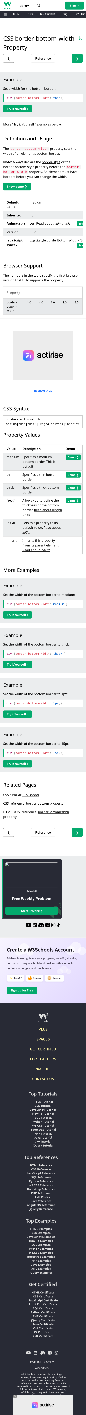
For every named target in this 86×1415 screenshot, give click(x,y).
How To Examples (41, 1241)
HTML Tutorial (43, 1102)
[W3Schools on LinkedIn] (34, 925)
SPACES (43, 1039)
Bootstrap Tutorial (43, 1129)
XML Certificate (43, 1336)
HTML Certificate (43, 1292)
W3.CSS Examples (41, 1253)
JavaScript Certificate (43, 1300)
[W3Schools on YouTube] (28, 925)
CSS (30, 14)
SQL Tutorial (43, 1118)
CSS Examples (41, 1233)
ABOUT (49, 1362)
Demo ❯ (73, 457)
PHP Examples (41, 1260)
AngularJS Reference (41, 1205)
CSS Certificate (43, 1296)
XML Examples (41, 1268)
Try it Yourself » (17, 108)
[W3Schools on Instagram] (53, 925)
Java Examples (41, 1264)
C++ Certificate (43, 1328)
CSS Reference (41, 1169)
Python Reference (41, 1181)
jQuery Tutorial (43, 1145)
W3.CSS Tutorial (43, 1125)
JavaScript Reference (41, 1173)
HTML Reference (41, 1165)
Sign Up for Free (21, 990)
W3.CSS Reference (41, 1185)
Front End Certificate (43, 1304)
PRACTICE (43, 1068)
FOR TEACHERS (43, 1058)
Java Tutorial (43, 1137)
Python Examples (41, 1249)
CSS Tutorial (43, 1106)
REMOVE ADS (43, 391)
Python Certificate (43, 1312)
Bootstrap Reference (41, 1189)
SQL (66, 14)
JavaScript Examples (41, 1237)
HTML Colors (41, 1197)
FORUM (35, 1362)
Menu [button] (23, 6)
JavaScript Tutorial (43, 1110)
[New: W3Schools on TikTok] (58, 925)
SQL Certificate (43, 1308)
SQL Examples (41, 1245)
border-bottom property (44, 803)
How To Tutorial (43, 1114)
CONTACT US (43, 1078)
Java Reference (41, 1201)
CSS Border (30, 795)
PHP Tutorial (43, 1133)
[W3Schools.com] (43, 1019)
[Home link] (7, 5)
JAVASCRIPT (48, 14)
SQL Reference (41, 1177)
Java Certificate (43, 1324)
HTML (17, 14)
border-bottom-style (18, 167)
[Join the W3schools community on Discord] (41, 925)
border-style (51, 162)
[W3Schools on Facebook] (47, 925)
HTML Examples (41, 1229)
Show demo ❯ (17, 186)
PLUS (43, 1029)
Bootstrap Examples (41, 1257)
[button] (38, 5)
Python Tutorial (43, 1122)
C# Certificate (43, 1332)
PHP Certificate (43, 1316)
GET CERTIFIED (43, 1048)
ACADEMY (42, 1368)
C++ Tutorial (43, 1141)
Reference (43, 58)
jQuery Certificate (43, 1320)
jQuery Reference (41, 1209)
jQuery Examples (41, 1272)
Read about (53, 223)
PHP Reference (41, 1193)
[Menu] (5, 14)
